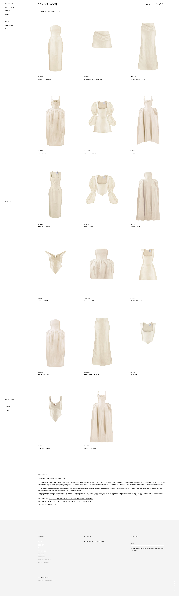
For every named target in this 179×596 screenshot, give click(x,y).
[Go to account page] (160, 4)
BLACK (54, 498)
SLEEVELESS (51, 501)
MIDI (52, 504)
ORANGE (90, 498)
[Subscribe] (163, 543)
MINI (49, 504)
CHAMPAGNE (60, 498)
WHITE (50, 498)
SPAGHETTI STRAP (85, 501)
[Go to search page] (157, 4)
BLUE (72, 498)
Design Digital (49, 580)
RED (69, 498)
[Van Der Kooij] (47, 4)
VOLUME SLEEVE (75, 501)
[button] (157, 4)
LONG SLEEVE (66, 501)
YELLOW (85, 498)
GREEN (76, 498)
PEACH (66, 498)
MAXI (55, 504)
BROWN (80, 498)
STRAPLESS (59, 501)
